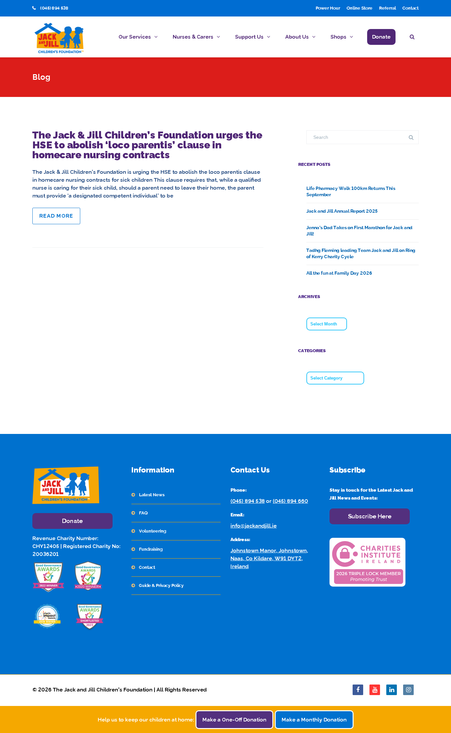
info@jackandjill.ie (253, 526)
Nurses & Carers (193, 37)
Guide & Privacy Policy (161, 585)
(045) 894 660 (290, 501)
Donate (381, 37)
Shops (338, 37)
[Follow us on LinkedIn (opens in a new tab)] (391, 690)
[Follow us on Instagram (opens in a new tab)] (408, 690)
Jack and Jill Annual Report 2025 (342, 211)
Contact (410, 8)
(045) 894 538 (247, 501)
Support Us (249, 37)
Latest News (151, 494)
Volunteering (152, 531)
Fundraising (150, 549)
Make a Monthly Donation (314, 720)
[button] (414, 38)
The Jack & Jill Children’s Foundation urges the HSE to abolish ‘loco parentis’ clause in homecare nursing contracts (147, 145)
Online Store (359, 8)
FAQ (143, 512)
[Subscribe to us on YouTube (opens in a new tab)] (374, 690)
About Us (297, 37)
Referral (387, 8)
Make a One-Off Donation (234, 720)
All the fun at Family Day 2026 (339, 273)
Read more (56, 216)
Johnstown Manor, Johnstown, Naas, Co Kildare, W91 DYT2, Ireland (269, 558)
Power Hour (328, 8)
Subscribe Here (370, 516)
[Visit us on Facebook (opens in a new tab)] (358, 690)
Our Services (135, 37)
